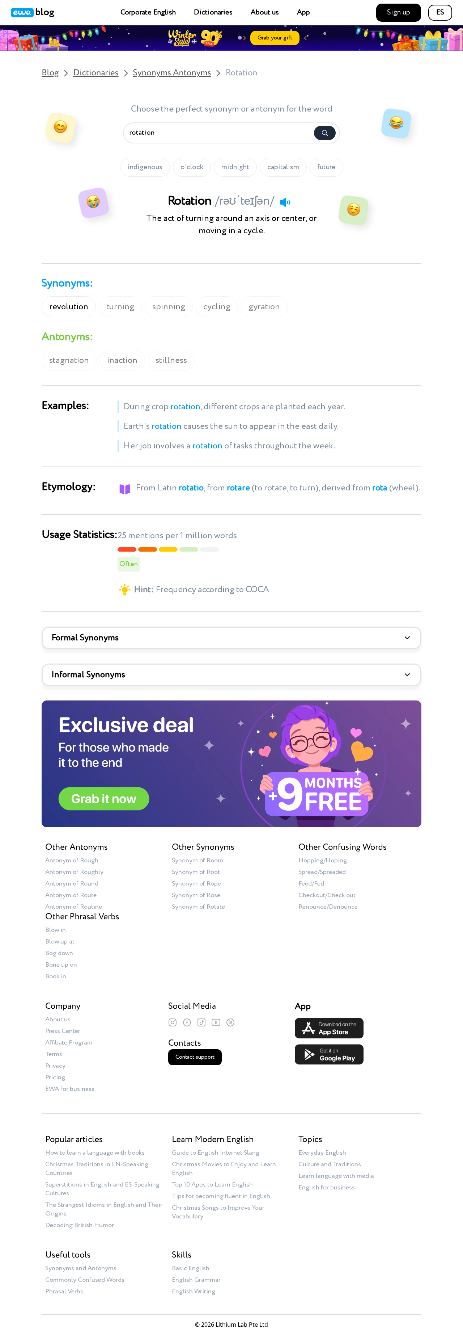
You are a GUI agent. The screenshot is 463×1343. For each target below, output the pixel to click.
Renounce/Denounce (328, 907)
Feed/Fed (311, 883)
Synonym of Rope (196, 883)
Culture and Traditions (329, 1164)
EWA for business (69, 1089)
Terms (53, 1054)
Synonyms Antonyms (172, 73)
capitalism (283, 167)
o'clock (191, 167)
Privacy (55, 1066)
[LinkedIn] (230, 1022)
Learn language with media (336, 1176)
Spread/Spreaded (322, 872)
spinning (168, 306)
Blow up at (60, 941)
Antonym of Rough (71, 860)
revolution (68, 306)
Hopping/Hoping (322, 860)
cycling (216, 306)
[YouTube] (216, 1022)
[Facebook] (187, 1022)
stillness (171, 360)
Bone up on (61, 965)
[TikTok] (201, 1022)
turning (120, 306)
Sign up (398, 12)
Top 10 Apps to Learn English (212, 1184)
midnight (235, 167)
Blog (50, 73)
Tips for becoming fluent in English (221, 1196)
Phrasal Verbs (64, 1291)
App (303, 12)
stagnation (69, 360)
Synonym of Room (197, 860)
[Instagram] (172, 1022)
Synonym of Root (196, 872)
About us (265, 12)
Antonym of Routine (73, 907)
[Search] (325, 133)
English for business (326, 1187)
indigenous (145, 167)
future (326, 167)
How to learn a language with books (95, 1153)
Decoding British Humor (79, 1225)
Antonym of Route (71, 895)
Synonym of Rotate (198, 907)
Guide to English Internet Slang (215, 1153)
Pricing (55, 1077)
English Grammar (196, 1280)
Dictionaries (213, 12)
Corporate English (148, 12)
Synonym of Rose (196, 895)
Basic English (190, 1268)
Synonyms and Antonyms (80, 1268)
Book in (55, 976)
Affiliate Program (69, 1042)
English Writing (193, 1291)
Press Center (62, 1031)
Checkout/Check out (327, 895)
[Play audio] (284, 202)
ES (440, 12)
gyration (264, 306)
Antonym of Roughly (74, 872)
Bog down (59, 953)
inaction (122, 360)
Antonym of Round (71, 883)
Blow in (55, 930)
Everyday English (322, 1153)
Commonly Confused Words (84, 1280)
